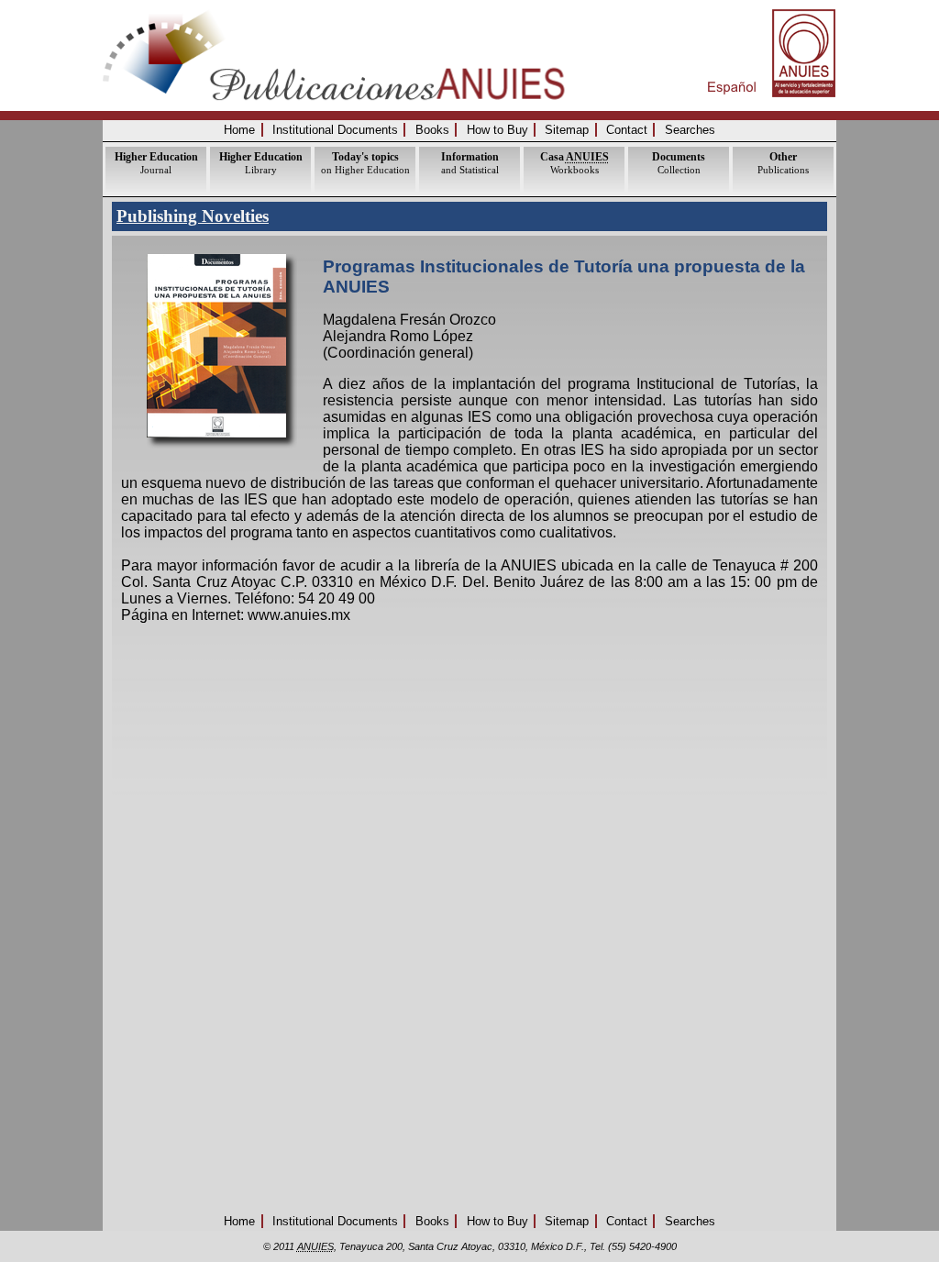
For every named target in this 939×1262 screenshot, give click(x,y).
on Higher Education (365, 162)
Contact (626, 130)
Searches (690, 130)
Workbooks (574, 162)
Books (432, 130)
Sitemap (567, 130)
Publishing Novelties (192, 216)
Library (261, 162)
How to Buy (497, 130)
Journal (156, 162)
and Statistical (470, 162)
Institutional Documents (335, 130)
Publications (783, 162)
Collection (678, 162)
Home (239, 130)
